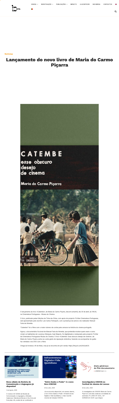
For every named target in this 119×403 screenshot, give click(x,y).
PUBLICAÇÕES (61, 4)
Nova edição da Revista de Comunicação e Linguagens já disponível (20, 384)
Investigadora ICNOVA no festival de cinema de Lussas (95, 383)
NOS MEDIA (96, 4)
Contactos (107, 4)
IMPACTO (73, 4)
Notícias (9, 54)
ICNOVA (33, 4)
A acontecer (85, 4)
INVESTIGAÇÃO (46, 4)
